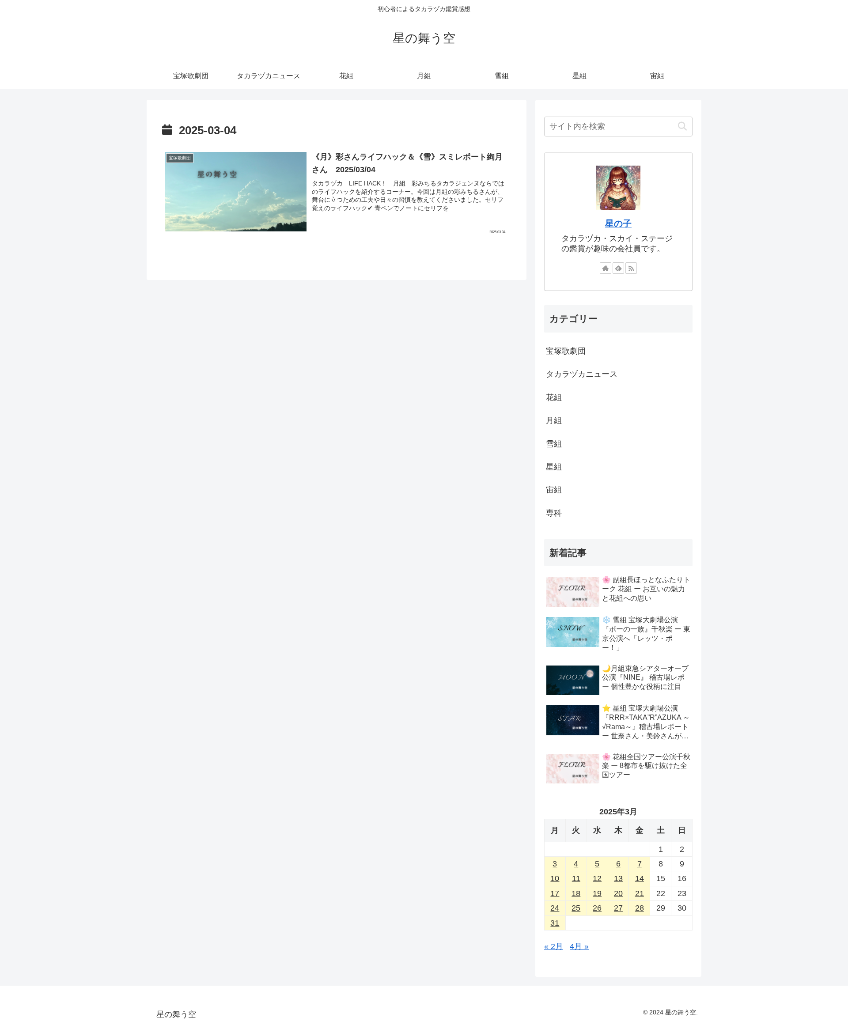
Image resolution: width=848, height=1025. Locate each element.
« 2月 (553, 946)
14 (639, 878)
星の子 (618, 223)
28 (639, 908)
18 (576, 893)
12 (597, 878)
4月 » (579, 946)
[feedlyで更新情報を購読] (618, 268)
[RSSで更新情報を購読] (631, 268)
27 (618, 908)
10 (554, 878)
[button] (682, 126)
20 (618, 893)
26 (597, 908)
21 (639, 893)
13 (618, 878)
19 (597, 893)
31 (554, 923)
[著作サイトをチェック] (605, 268)
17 (554, 893)
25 (576, 908)
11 (576, 878)
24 (554, 908)
